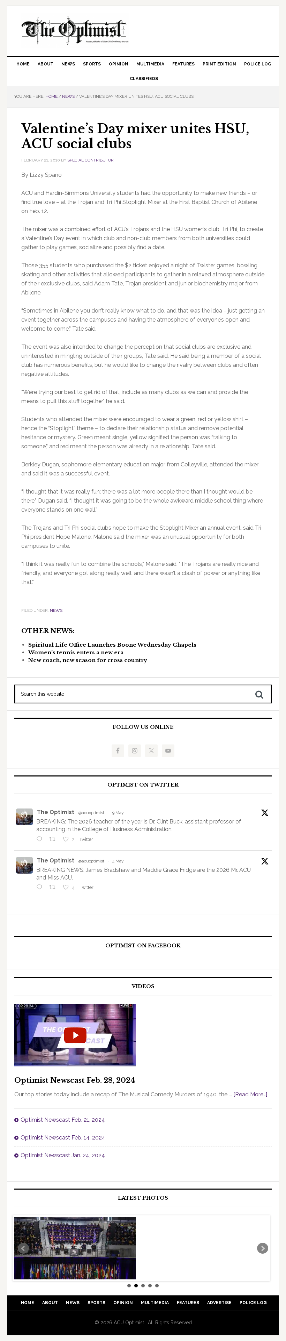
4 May (118, 861)
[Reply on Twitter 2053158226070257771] (41, 840)
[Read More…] (250, 1094)
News (56, 610)
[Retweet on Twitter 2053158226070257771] (54, 840)
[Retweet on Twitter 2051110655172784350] (54, 888)
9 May (118, 812)
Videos (143, 986)
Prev (23, 1248)
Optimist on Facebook (143, 946)
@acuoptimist (91, 812)
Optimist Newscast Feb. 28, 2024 (74, 1080)
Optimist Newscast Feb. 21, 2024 (63, 1120)
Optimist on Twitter (143, 785)
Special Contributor (90, 160)
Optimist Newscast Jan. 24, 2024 (63, 1155)
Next (262, 1248)
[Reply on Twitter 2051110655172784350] (41, 888)
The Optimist (55, 812)
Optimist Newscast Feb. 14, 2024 (63, 1137)
